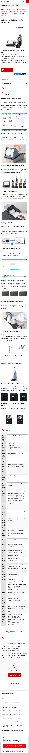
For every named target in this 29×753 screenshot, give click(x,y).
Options (4, 88)
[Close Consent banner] (27, 735)
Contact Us (8, 70)
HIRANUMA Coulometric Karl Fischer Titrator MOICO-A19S (12, 726)
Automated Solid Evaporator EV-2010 (11, 718)
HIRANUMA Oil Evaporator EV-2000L (11, 714)
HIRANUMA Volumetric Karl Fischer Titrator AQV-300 (13, 702)
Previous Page (15, 683)
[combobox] (21, 27)
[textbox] (21, 27)
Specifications (6, 83)
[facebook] (17, 74)
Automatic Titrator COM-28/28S (9, 707)
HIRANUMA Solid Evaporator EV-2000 (11, 710)
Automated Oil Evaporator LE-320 (10, 721)
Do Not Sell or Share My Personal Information (14, 746)
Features (5, 79)
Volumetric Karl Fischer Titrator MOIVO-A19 (12, 730)
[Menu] (27, 1)
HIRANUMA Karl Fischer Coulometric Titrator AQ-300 (13, 697)
